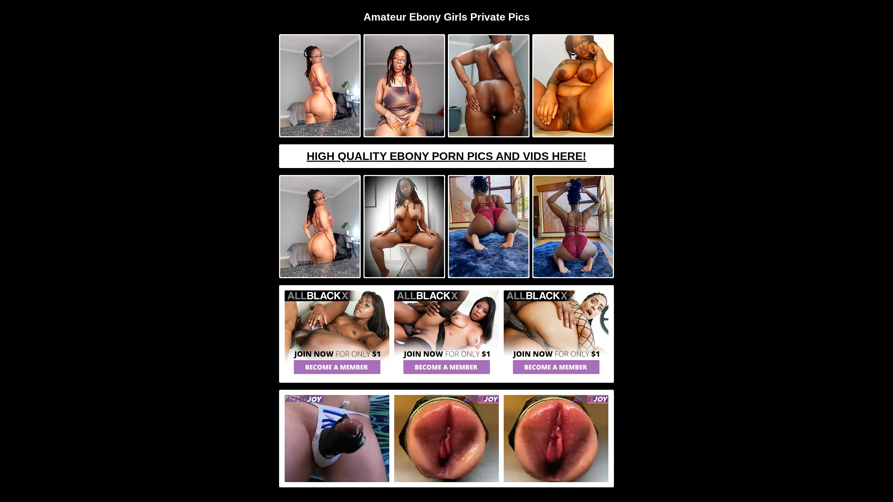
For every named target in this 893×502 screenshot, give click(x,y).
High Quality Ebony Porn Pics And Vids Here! (446, 156)
